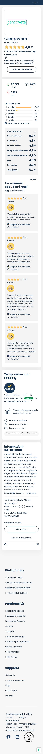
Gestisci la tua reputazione (17, 587)
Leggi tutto (31, 493)
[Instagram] (38, 544)
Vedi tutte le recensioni (19, 123)
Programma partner (15, 680)
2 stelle (11, 117)
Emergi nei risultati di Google (18, 582)
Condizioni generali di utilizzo (18, 714)
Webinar (9, 695)
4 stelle (11, 110)
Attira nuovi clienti (13, 577)
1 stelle (11, 120)
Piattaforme (11, 657)
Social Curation (12, 652)
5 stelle (11, 107)
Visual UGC (10, 631)
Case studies (11, 690)
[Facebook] (5, 544)
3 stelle (11, 113)
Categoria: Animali (12, 522)
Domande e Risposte (15, 621)
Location (9, 626)
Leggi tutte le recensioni (15, 190)
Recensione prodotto (15, 616)
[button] (21, 411)
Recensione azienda (14, 611)
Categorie (10, 675)
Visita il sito (21, 529)
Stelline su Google (13, 646)
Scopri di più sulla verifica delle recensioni (21, 433)
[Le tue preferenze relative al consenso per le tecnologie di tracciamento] (39, 750)
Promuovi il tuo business (16, 592)
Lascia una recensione (21, 69)
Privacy (8, 717)
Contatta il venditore (21, 537)
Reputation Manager (15, 636)
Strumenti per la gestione (17, 641)
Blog (7, 685)
